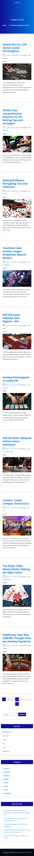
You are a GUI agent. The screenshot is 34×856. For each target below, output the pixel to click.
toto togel (6, 736)
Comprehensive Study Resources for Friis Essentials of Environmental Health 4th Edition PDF (17, 813)
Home (5, 25)
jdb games (5, 58)
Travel (6, 790)
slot (4, 743)
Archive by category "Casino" (20, 25)
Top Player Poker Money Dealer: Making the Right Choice (16, 569)
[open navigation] (17, 7)
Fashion (6, 779)
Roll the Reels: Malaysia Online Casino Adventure (17, 441)
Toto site (5, 194)
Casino (5, 61)
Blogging (7, 775)
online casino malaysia (8, 451)
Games (6, 786)
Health (6, 782)
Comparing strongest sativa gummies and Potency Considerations (16, 819)
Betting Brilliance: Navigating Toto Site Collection (15, 184)
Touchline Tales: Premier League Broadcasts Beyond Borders (14, 253)
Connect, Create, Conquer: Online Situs (16, 502)
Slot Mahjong (7, 732)
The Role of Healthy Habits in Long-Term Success (15, 837)
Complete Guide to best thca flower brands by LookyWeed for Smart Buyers (17, 831)
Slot (4, 510)
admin (8, 55)
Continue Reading (12, 98)
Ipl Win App (5, 130)
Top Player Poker (7, 579)
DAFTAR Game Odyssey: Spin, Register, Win (11, 318)
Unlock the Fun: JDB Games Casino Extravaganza (15, 48)
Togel (4, 739)
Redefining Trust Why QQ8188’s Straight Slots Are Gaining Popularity (17, 638)
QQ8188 (5, 648)
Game (4, 328)
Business (6, 768)
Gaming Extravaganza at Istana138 (16, 379)
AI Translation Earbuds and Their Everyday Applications (16, 825)
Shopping (7, 772)
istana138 (5, 387)
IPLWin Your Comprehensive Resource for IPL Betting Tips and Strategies (13, 117)
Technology (7, 793)
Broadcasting (6, 265)
